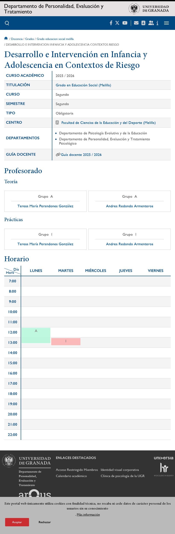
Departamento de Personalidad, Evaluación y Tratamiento (53, 8)
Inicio (6, 39)
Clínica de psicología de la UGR (123, 476)
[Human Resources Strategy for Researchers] (163, 469)
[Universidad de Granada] (148, 9)
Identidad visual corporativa (120, 470)
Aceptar (17, 522)
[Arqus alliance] (35, 496)
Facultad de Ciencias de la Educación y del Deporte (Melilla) (108, 122)
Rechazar (45, 522)
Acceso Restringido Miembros (77, 470)
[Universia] (163, 458)
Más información (88, 514)
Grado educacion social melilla (55, 39)
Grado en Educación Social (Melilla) (83, 85)
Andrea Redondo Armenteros (129, 206)
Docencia (17, 39)
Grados (29, 39)
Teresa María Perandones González (45, 206)
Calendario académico (71, 476)
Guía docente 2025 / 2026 (81, 154)
